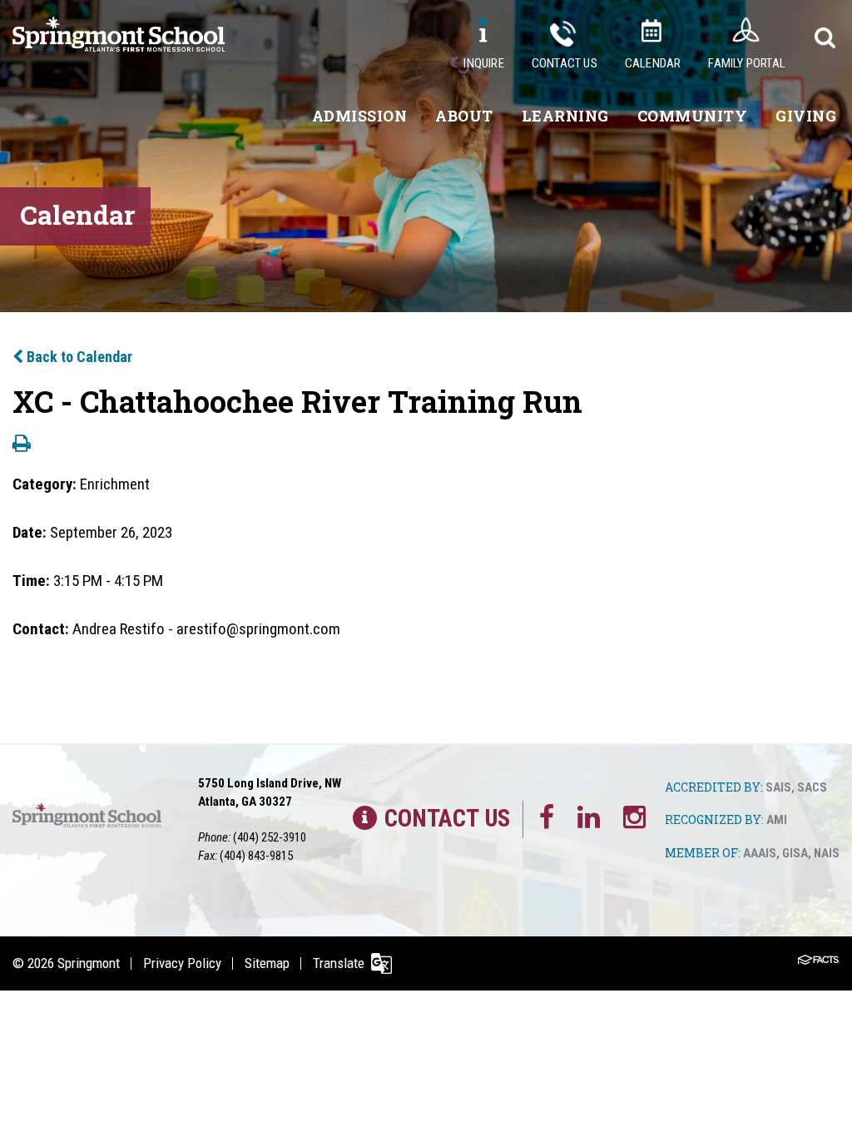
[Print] (21, 445)
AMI (776, 819)
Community (692, 116)
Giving (805, 116)
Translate (338, 963)
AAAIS (759, 853)
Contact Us (564, 63)
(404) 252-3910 (269, 837)
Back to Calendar (77, 356)
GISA (795, 853)
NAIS (827, 853)
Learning (565, 116)
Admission (360, 116)
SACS (812, 787)
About (464, 116)
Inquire (483, 63)
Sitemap (267, 963)
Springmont (88, 963)
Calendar (653, 63)
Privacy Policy (182, 963)
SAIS (778, 787)
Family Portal (746, 63)
